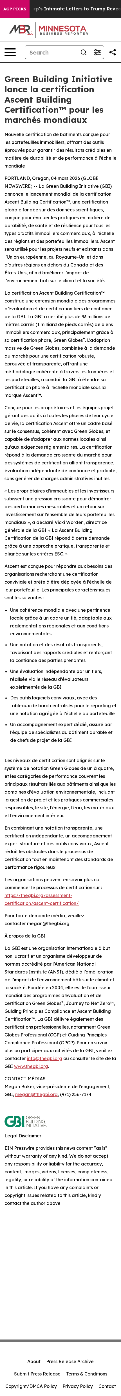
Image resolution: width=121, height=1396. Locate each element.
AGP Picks (14, 9)
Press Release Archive (70, 1361)
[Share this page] (112, 52)
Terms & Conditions (86, 1374)
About (34, 1361)
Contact (107, 1386)
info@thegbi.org (44, 1058)
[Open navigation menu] (10, 52)
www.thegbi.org (31, 1066)
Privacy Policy (77, 1386)
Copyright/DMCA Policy (31, 1386)
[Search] (83, 52)
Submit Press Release (37, 1374)
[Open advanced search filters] (97, 52)
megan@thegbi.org (36, 1094)
